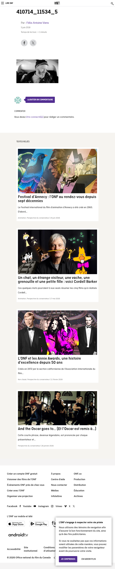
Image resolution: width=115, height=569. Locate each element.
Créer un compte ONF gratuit (22, 473)
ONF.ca (77, 473)
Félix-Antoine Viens (38, 22)
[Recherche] (112, 3)
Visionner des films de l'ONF (21, 479)
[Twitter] (33, 43)
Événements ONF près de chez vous (25, 485)
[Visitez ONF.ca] (62, 3)
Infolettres (56, 496)
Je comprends (68, 559)
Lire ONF (9, 3)
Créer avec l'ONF (16, 490)
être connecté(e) (34, 117)
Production (79, 479)
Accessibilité (13, 549)
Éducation (79, 490)
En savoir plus (88, 559)
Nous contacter (59, 485)
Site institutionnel (30, 549)
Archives (78, 496)
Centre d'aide (58, 479)
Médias (55, 490)
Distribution (80, 485)
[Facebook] (24, 43)
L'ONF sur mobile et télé (19, 516)
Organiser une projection (20, 496)
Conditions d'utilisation (50, 549)
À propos (55, 473)
